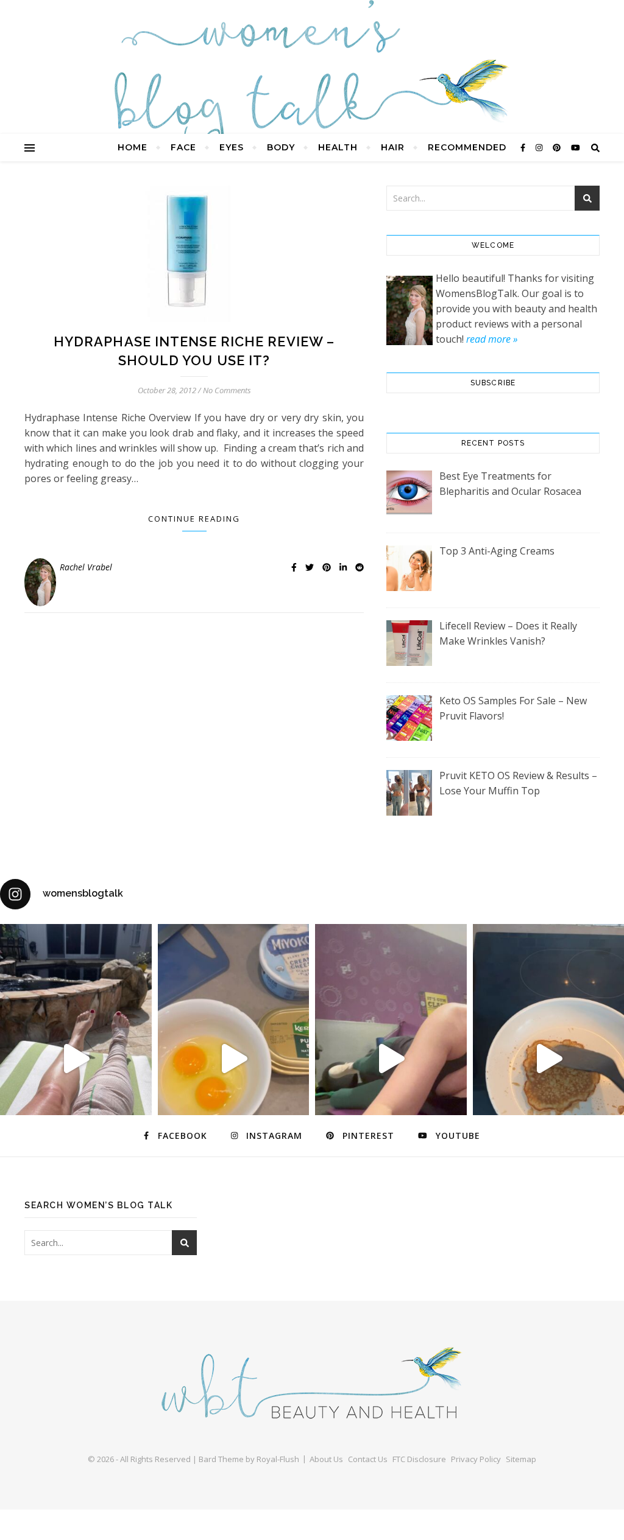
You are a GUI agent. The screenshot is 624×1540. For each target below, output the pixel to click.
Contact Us (368, 1459)
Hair (393, 147)
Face (183, 147)
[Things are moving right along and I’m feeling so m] (391, 1058)
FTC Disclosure (419, 1459)
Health (338, 147)
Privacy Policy (476, 1459)
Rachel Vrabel (86, 567)
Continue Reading (194, 518)
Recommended (467, 147)
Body (281, 147)
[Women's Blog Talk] (312, 85)
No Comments (227, 390)
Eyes (231, 147)
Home (132, 147)
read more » (491, 339)
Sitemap (521, 1459)
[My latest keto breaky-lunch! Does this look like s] (234, 1058)
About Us (326, 1459)
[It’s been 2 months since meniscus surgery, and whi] (76, 1058)
